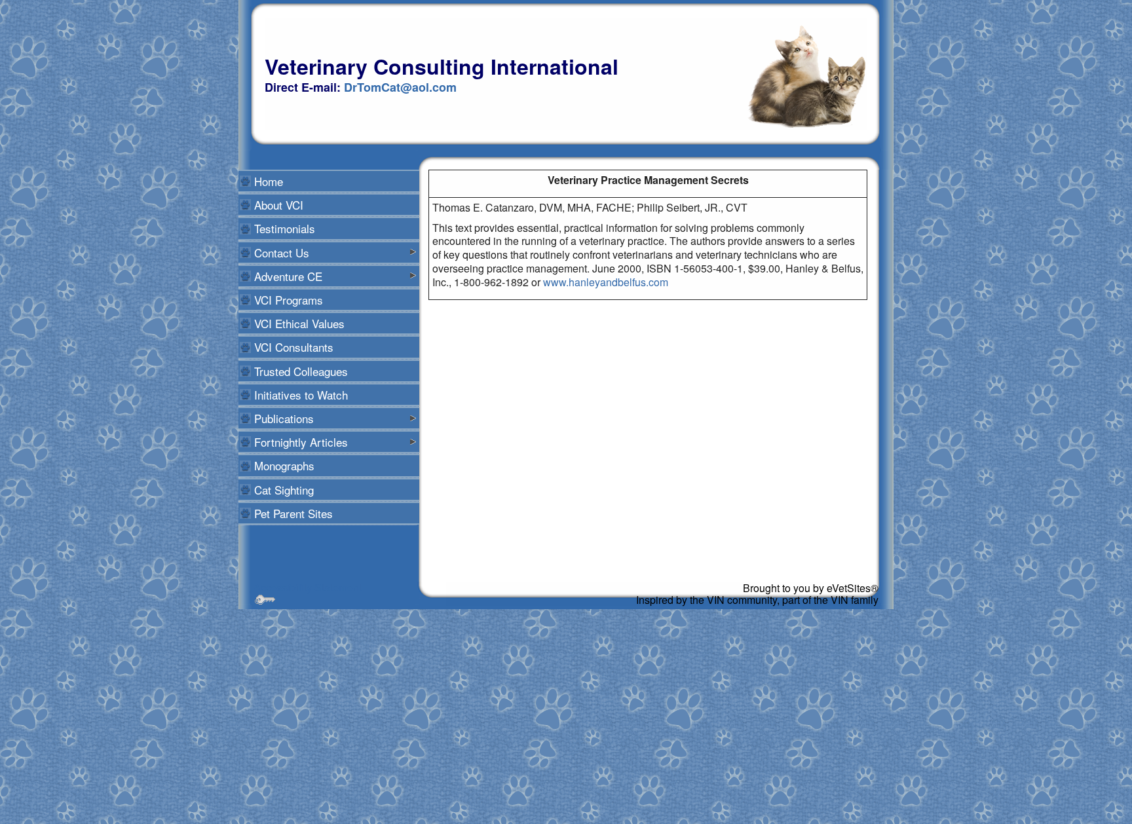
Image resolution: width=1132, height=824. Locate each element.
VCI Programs (288, 299)
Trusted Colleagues (301, 371)
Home (268, 181)
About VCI (278, 205)
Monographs (284, 465)
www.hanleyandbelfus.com (605, 282)
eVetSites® (852, 587)
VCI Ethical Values (299, 323)
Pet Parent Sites (293, 513)
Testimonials (284, 228)
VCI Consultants (293, 347)
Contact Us (281, 252)
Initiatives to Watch (301, 394)
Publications (284, 418)
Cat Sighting (284, 489)
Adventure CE (288, 276)
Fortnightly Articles (301, 442)
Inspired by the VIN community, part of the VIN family (757, 599)
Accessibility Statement (308, 587)
